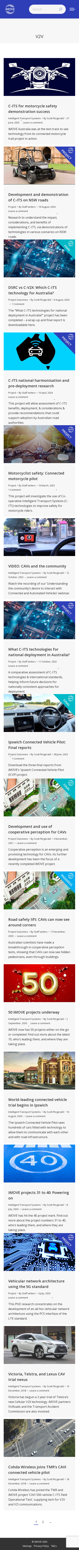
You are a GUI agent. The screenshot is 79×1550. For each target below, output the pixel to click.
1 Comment (18, 304)
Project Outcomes (18, 299)
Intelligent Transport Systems (24, 118)
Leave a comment (33, 122)
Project (12, 206)
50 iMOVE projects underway (34, 1012)
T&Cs (54, 1546)
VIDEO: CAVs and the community (37, 566)
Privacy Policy (41, 1546)
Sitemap (27, 1546)
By (54, 118)
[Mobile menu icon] (72, 9)
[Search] (60, 9)
